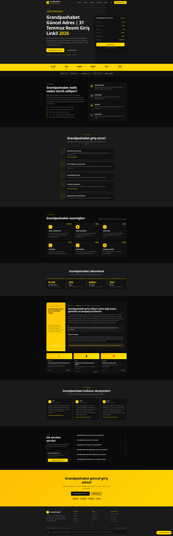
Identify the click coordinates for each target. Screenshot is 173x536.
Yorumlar (106, 2)
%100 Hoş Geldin (114, 513)
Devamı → (69, 370)
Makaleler (99, 2)
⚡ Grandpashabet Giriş (164, 532)
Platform (79, 2)
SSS (111, 2)
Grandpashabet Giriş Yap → (55, 50)
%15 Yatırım (113, 518)
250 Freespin (114, 516)
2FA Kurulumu (95, 516)
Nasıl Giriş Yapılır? (72, 50)
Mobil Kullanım (95, 518)
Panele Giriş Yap (110, 44)
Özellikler (92, 2)
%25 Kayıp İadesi (114, 521)
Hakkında (75, 513)
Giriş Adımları (96, 493)
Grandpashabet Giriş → (120, 2)
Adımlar (85, 2)
